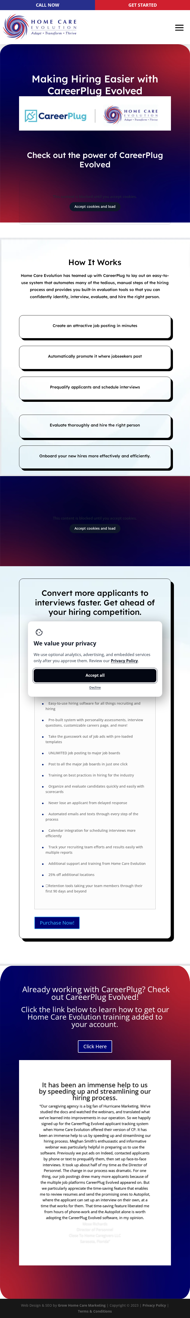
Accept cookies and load (95, 206)
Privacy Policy (154, 1305)
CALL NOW (47, 5)
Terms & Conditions (95, 1311)
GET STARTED (142, 5)
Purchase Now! (57, 922)
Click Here (95, 1046)
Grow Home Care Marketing (82, 1305)
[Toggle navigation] (179, 27)
